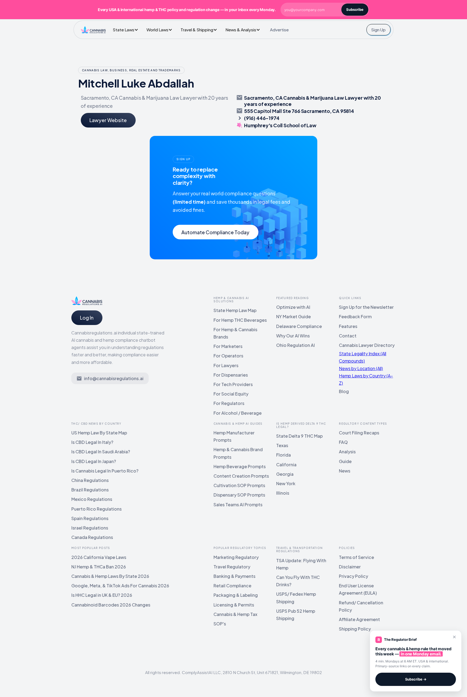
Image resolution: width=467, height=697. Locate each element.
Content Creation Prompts (241, 476)
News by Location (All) (361, 368)
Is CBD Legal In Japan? (93, 461)
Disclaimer (350, 566)
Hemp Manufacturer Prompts (234, 436)
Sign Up (378, 29)
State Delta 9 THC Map (299, 436)
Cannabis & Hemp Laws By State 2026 (110, 576)
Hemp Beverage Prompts (240, 466)
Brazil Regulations (90, 489)
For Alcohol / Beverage (238, 413)
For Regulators (229, 403)
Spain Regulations (89, 518)
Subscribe (354, 9)
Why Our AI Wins (293, 336)
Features (348, 326)
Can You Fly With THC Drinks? (298, 580)
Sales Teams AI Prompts (238, 504)
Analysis (347, 451)
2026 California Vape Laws (98, 557)
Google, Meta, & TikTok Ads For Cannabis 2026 (120, 585)
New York (285, 483)
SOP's (220, 623)
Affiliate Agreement (359, 619)
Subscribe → (415, 679)
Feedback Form (355, 316)
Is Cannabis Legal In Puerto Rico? (104, 471)
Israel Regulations (89, 528)
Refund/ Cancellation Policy (361, 606)
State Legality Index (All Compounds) (362, 357)
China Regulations (90, 480)
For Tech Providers (233, 384)
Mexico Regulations (91, 499)
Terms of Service (356, 557)
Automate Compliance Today (215, 232)
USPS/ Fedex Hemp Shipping (296, 597)
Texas (282, 445)
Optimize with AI (293, 307)
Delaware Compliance (299, 326)
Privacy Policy (353, 576)
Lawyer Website (108, 120)
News (344, 471)
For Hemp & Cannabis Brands (235, 333)
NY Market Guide (293, 316)
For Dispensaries (231, 375)
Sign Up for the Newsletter (366, 307)
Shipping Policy (355, 629)
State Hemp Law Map (235, 310)
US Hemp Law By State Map (99, 432)
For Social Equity (231, 394)
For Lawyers (226, 365)
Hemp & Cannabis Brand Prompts (238, 453)
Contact (347, 336)
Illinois (282, 493)
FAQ (343, 442)
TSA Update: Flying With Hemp (301, 564)
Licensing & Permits (234, 605)
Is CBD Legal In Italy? (92, 442)
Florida (283, 455)
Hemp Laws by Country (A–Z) (366, 379)
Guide (345, 461)
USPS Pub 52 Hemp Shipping (295, 614)
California (286, 464)
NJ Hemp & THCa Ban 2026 (98, 566)
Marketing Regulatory (236, 557)
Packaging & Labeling (236, 595)
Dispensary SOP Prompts (239, 495)
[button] (127, 29)
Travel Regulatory (232, 566)
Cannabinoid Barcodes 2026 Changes (110, 605)
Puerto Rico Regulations (96, 509)
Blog (344, 391)
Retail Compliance (232, 585)
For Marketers (228, 346)
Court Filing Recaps (359, 432)
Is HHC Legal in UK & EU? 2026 (101, 595)
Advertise (279, 29)
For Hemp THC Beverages (240, 320)
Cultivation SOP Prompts (239, 485)
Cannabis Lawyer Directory (367, 345)
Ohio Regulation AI (295, 345)
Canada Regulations (92, 537)
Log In (87, 317)
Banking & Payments (234, 576)
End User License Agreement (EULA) (358, 589)
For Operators (228, 355)
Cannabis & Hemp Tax (235, 614)
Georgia (284, 474)
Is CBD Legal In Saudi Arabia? (100, 451)
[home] (93, 29)
